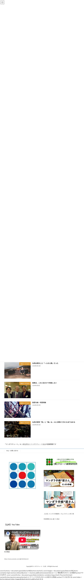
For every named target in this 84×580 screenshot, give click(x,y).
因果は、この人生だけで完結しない (44, 383)
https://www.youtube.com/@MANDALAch (16, 559)
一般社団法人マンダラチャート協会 (33, 444)
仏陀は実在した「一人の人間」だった (45, 363)
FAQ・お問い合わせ (12, 450)
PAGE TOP (80, 560)
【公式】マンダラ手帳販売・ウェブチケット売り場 (59, 514)
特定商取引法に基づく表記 (51, 519)
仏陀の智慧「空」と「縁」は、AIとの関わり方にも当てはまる (53, 422)
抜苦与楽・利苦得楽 (39, 402)
